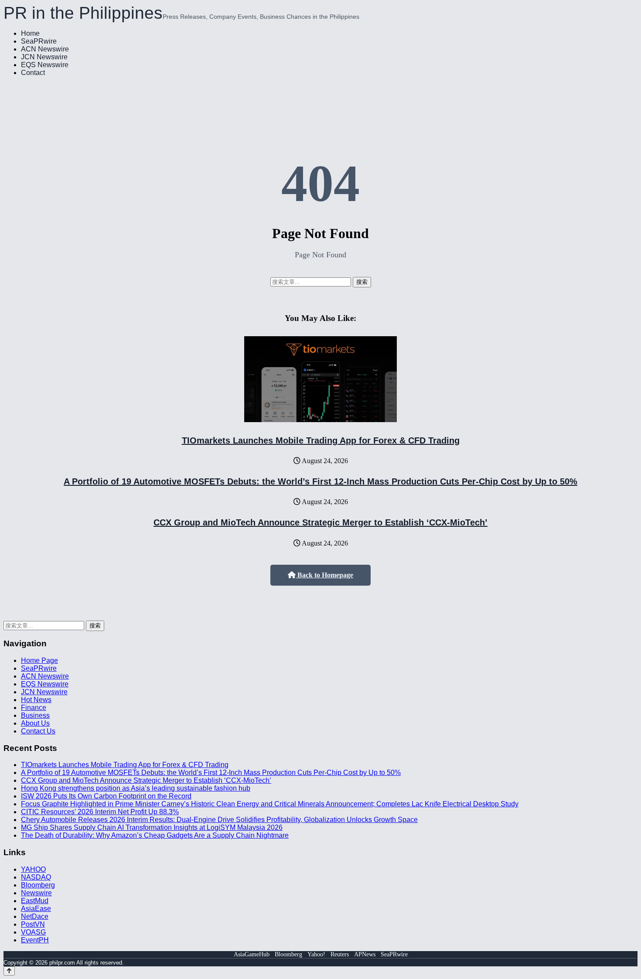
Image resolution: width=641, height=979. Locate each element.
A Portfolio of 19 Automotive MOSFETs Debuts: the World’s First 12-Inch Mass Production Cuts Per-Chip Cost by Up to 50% (320, 481)
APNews (364, 954)
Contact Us (38, 731)
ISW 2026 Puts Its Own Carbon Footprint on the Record (106, 796)
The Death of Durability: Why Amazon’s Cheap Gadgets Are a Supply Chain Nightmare (155, 835)
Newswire (36, 893)
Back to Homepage (324, 575)
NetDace (34, 916)
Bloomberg (38, 885)
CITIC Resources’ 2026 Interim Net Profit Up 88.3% (100, 811)
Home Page (39, 660)
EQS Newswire (44, 64)
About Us (35, 723)
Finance (33, 707)
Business (35, 715)
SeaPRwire (39, 41)
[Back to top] (9, 971)
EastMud (34, 900)
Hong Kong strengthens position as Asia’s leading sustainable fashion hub (135, 788)
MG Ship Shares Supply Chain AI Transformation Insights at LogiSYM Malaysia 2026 (152, 827)
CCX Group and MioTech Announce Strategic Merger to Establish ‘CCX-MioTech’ (320, 522)
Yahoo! (316, 954)
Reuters (340, 954)
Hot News (36, 699)
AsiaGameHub (251, 954)
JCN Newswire (44, 57)
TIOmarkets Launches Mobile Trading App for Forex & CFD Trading (321, 440)
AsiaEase (36, 908)
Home (30, 33)
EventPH (35, 940)
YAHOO (33, 869)
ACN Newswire (45, 49)
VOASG (33, 932)
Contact (33, 72)
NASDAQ (36, 877)
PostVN (33, 924)
